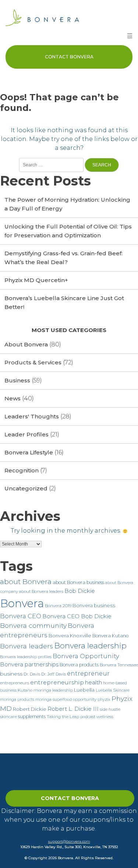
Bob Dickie (79, 590)
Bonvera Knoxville (70, 635)
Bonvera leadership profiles (26, 657)
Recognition (21, 470)
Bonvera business (93, 605)
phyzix (104, 699)
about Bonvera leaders (41, 591)
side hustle (110, 709)
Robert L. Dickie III (73, 708)
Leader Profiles (26, 434)
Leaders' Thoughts (31, 416)
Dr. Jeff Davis (53, 674)
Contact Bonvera (69, 57)
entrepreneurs (14, 682)
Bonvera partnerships (29, 664)
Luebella (84, 690)
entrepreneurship (57, 682)
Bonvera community (33, 625)
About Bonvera (26, 344)
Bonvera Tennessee (119, 664)
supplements (32, 716)
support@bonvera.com (69, 841)
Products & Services (32, 362)
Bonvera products (79, 664)
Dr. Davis (32, 674)
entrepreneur (88, 673)
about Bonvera (26, 581)
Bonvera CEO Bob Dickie (77, 616)
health (93, 682)
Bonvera (22, 603)
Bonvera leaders (26, 646)
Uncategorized (25, 488)
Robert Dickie (29, 709)
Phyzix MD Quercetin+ (36, 280)
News (12, 398)
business (11, 674)
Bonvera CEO (20, 616)
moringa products (17, 699)
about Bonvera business (78, 582)
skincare (8, 716)
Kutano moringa (34, 690)
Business (17, 380)
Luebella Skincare (113, 690)
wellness (104, 716)
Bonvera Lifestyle (28, 452)
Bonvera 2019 (58, 605)
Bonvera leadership (90, 645)
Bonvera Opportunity (86, 656)
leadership (62, 690)
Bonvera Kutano (110, 635)
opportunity (84, 699)
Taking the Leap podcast (71, 716)
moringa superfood (53, 699)
